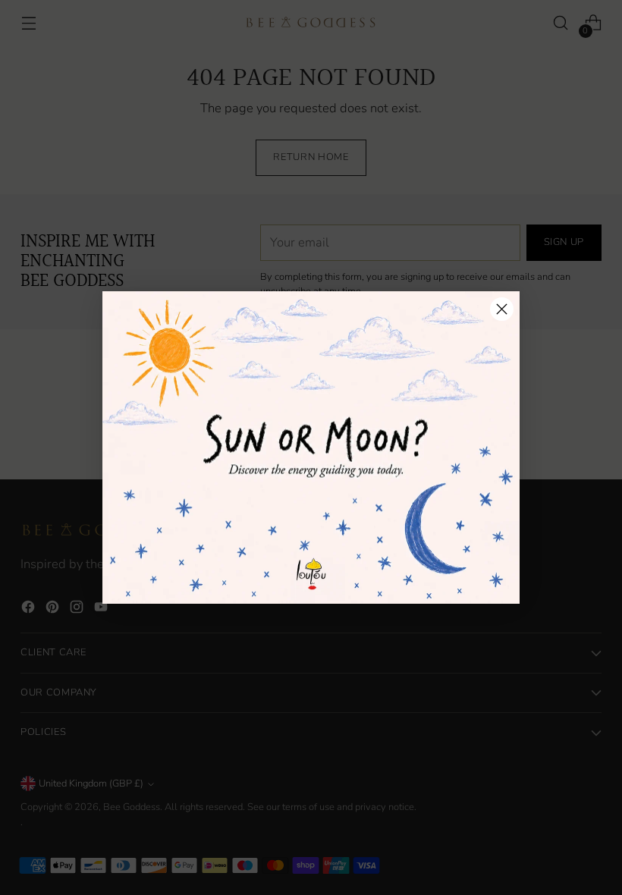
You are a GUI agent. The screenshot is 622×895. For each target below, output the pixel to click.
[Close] (502, 309)
